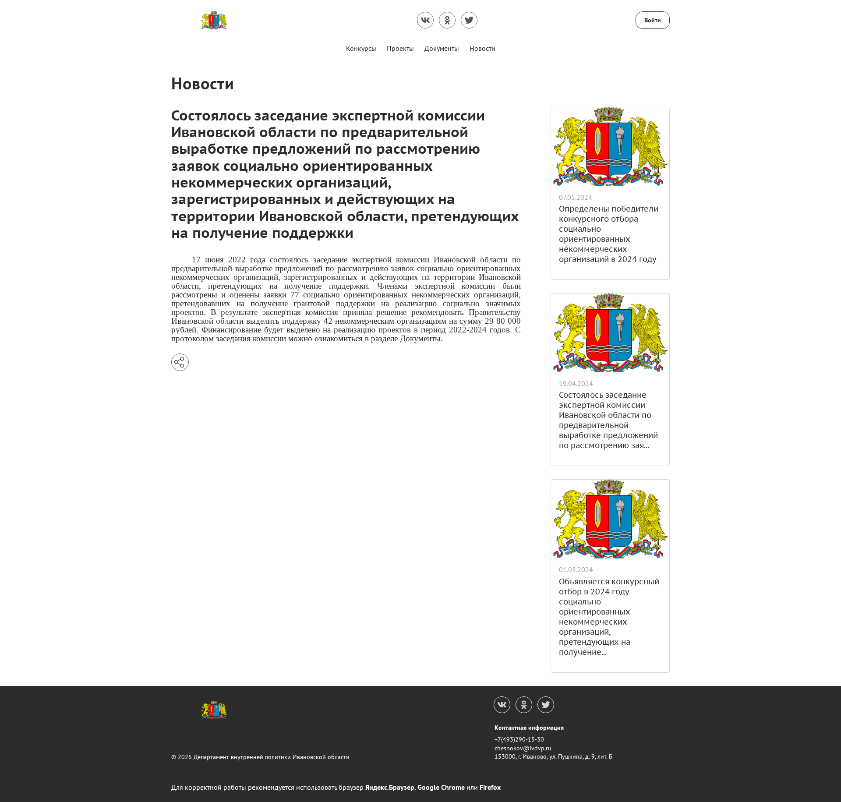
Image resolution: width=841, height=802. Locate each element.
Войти (652, 20)
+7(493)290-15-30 (519, 739)
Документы (441, 48)
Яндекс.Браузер (389, 787)
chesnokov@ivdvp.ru (523, 748)
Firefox (490, 787)
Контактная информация (529, 727)
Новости (482, 48)
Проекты (400, 48)
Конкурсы (361, 48)
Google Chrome (441, 787)
